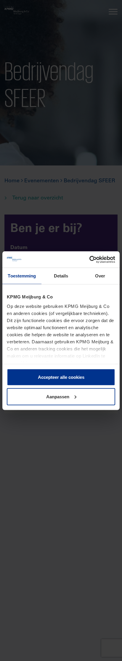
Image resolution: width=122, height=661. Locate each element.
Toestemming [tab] (22, 275)
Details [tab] (61, 275)
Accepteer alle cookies (61, 377)
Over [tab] (100, 275)
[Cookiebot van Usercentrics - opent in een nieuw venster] (89, 259)
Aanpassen (57, 396)
